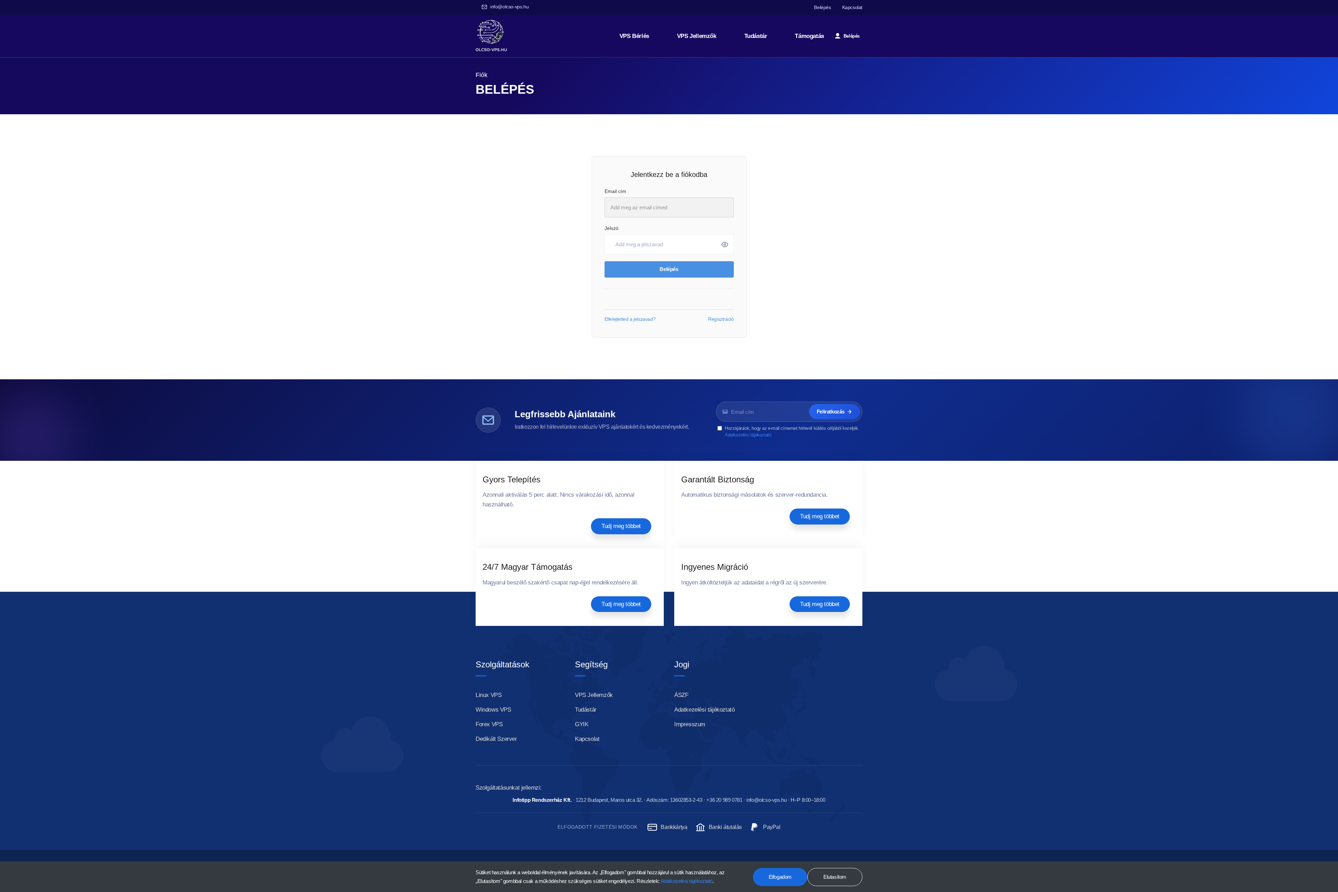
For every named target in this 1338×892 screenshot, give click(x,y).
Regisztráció (720, 319)
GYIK (581, 724)
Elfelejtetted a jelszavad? (630, 319)
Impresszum (689, 724)
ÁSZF (681, 695)
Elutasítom (834, 877)
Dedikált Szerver (496, 739)
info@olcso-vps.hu (509, 6)
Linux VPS (488, 695)
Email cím (615, 191)
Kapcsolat (852, 7)
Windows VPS (493, 710)
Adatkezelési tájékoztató (748, 434)
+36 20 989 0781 (724, 800)
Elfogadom (780, 877)
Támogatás (809, 36)
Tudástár (755, 36)
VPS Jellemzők (696, 36)
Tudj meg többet (621, 526)
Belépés (822, 7)
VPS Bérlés (634, 36)
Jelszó (611, 228)
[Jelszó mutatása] (725, 244)
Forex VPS (489, 724)
